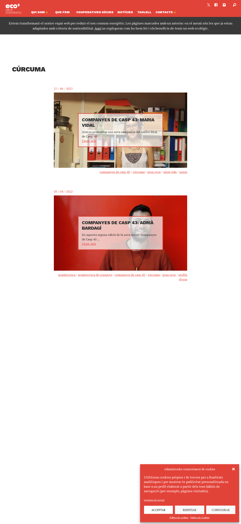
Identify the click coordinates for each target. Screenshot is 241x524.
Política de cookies (179, 517)
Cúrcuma (139, 172)
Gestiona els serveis (154, 500)
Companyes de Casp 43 (115, 172)
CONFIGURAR (221, 510)
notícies (125, 12)
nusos (183, 172)
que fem (62, 12)
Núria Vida (170, 172)
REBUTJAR (189, 510)
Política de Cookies (200, 517)
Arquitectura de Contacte (95, 275)
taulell (144, 12)
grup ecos (154, 172)
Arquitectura (66, 275)
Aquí (98, 28)
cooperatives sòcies (94, 12)
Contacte (165, 12)
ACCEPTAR (158, 510)
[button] (233, 469)
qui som (38, 12)
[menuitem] (41, 13)
